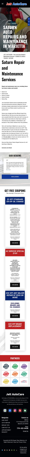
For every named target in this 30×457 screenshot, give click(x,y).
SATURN (11, 58)
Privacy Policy (22, 442)
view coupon (15, 243)
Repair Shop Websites (19, 440)
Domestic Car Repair (7, 147)
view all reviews (15, 176)
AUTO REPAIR (6, 422)
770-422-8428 (6, 137)
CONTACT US (6, 427)
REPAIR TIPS (5, 425)
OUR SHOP (5, 420)
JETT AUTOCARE (7, 54)
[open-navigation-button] (2, 3)
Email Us (25, 431)
